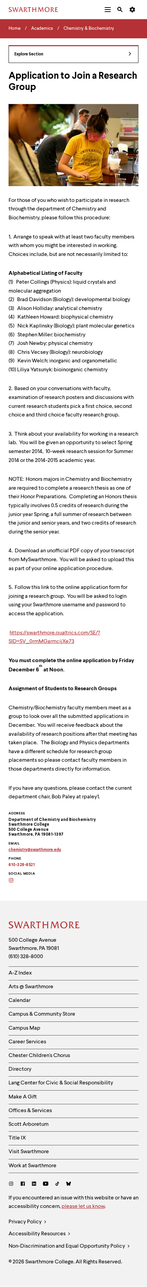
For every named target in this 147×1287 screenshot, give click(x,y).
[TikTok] (57, 1185)
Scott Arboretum (29, 1124)
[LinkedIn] (34, 1185)
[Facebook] (22, 1185)
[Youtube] (45, 1185)
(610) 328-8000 (26, 957)
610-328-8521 (22, 865)
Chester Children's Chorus (39, 1055)
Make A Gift (23, 1097)
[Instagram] (12, 1185)
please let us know (83, 1206)
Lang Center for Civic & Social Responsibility (61, 1083)
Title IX (17, 1138)
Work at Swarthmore (32, 1166)
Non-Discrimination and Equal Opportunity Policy (67, 1246)
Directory (20, 1069)
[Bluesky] (68, 1185)
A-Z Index (20, 973)
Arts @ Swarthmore (31, 987)
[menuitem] (108, 9)
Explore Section (28, 54)
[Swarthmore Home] (44, 926)
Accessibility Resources (38, 1234)
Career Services (27, 1042)
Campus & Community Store (42, 1014)
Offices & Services (30, 1111)
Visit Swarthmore (29, 1152)
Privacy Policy (26, 1222)
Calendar (19, 1000)
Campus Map (24, 1028)
